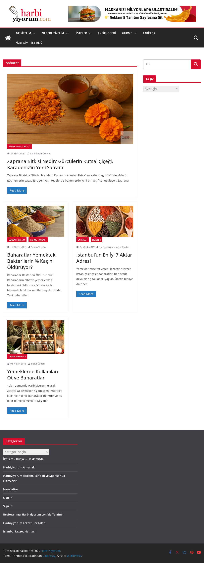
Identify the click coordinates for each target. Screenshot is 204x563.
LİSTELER (81, 33)
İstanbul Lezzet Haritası (19, 531)
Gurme (127, 33)
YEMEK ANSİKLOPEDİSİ (19, 146)
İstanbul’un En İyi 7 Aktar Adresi (104, 257)
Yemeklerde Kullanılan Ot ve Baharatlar (32, 374)
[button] (33, 33)
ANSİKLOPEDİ (107, 33)
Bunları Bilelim (17, 239)
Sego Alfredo (38, 247)
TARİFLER (149, 33)
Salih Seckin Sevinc (40, 153)
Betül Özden (38, 363)
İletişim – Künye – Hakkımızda (23, 459)
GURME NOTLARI (38, 239)
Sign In (7, 498)
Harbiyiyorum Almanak (19, 467)
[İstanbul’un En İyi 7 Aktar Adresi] (104, 221)
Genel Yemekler (17, 356)
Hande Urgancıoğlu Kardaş (114, 247)
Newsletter (10, 489)
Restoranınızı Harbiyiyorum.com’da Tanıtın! (33, 514)
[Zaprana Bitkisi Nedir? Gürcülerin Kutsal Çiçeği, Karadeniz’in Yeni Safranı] (70, 109)
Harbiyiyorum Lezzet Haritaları (24, 523)
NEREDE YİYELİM (53, 33)
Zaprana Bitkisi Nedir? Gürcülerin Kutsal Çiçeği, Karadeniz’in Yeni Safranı (60, 164)
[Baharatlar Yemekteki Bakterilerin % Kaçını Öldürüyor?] (35, 221)
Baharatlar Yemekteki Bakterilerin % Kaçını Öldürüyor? (32, 260)
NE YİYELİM (23, 33)
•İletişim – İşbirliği (29, 42)
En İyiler (82, 239)
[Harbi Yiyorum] (8, 38)
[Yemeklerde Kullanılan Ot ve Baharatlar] (35, 337)
